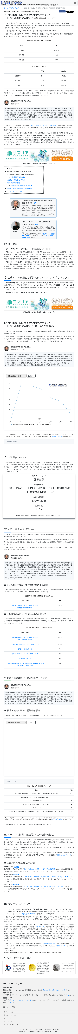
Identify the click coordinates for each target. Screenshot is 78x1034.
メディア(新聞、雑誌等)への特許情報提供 (20, 188)
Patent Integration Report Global (54, 990)
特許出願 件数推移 (17, 177)
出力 (32, 376)
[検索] (75, 3)
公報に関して (40, 927)
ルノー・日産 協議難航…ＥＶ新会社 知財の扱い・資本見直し (44, 886)
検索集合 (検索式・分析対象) (16, 180)
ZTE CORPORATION (25, 649)
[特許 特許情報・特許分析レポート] (11, 2)
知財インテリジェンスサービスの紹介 (21, 1000)
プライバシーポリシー (12, 1024)
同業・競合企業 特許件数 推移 (21, 185)
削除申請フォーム (49, 943)
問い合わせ (9, 1021)
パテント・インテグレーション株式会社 (44, 125)
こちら (67, 995)
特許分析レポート (16, 8)
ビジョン (8, 1018)
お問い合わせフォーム (64, 855)
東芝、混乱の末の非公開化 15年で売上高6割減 (39, 869)
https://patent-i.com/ (28, 914)
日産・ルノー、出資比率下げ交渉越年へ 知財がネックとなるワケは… (46, 876)
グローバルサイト (11, 1012)
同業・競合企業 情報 (13, 183)
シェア (63, 11)
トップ (6, 8)
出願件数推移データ (12, 441)
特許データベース (11, 1015)
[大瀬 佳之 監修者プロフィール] (36, 224)
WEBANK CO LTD (25, 658)
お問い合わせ (61, 946)
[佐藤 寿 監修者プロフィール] (34, 203)
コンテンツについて (13, 191)
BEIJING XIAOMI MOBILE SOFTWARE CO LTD (25, 644)
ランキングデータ (11, 781)
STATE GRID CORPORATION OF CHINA (25, 654)
